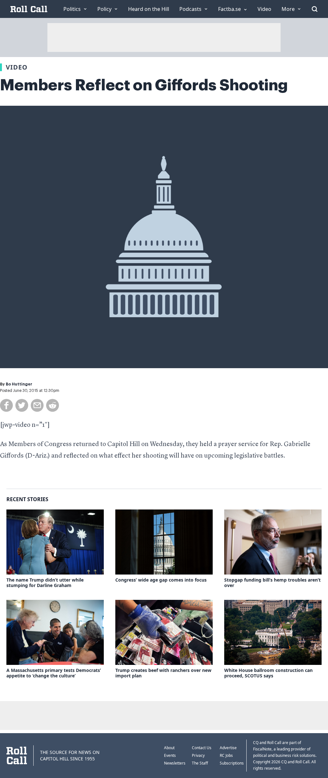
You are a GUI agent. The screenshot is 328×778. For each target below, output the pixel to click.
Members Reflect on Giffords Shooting (144, 85)
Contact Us (201, 747)
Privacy (198, 755)
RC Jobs (226, 755)
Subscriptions (232, 763)
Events (170, 755)
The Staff (200, 763)
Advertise (228, 747)
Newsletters (174, 763)
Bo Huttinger (19, 384)
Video (17, 67)
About (169, 747)
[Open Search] (314, 9)
